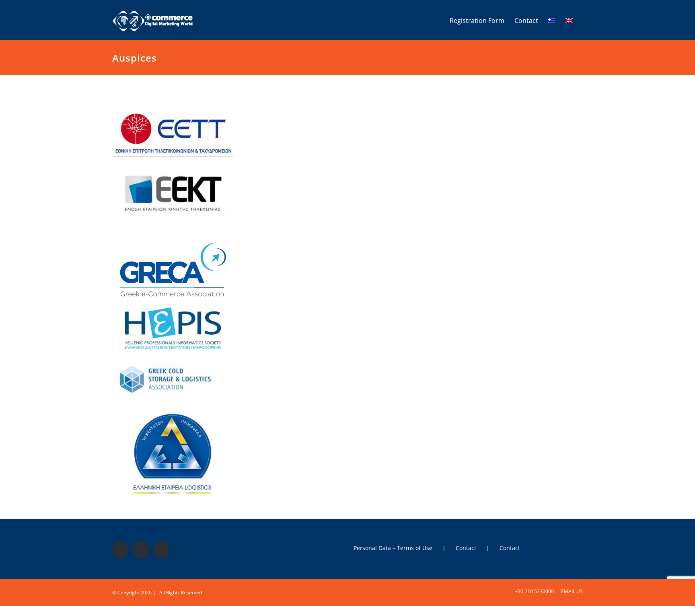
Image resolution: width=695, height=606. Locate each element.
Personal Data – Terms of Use (393, 548)
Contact (466, 548)
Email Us (571, 591)
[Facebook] (120, 550)
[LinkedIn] (161, 550)
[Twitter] (141, 550)
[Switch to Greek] (551, 20)
